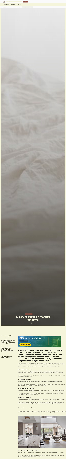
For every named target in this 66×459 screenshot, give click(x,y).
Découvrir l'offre (25, 344)
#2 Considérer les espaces (5, 347)
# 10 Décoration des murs (5, 357)
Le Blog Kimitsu (6, 4)
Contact (19, 4)
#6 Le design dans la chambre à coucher (8, 351)
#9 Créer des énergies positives (6, 356)
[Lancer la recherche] (20, 1)
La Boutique (25, 1)
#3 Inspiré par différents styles (6, 348)
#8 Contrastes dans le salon (6, 355)
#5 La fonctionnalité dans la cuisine (7, 350)
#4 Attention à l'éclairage (5, 349)
